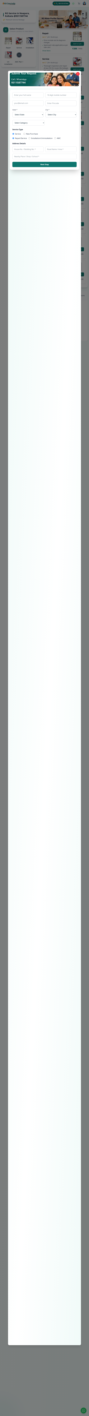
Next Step (44, 164)
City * (47, 110)
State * (14, 110)
